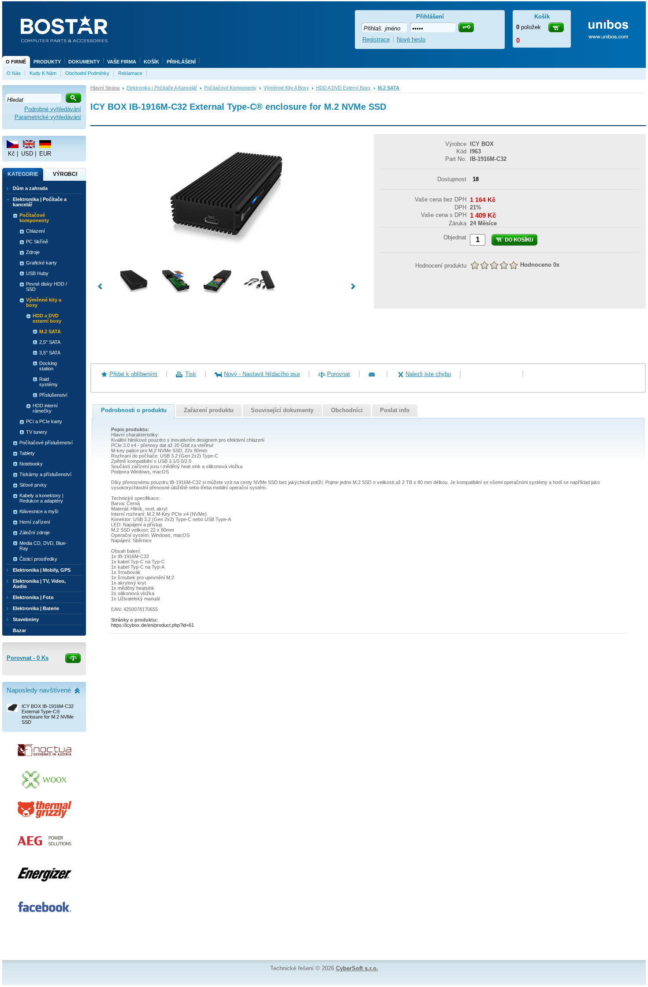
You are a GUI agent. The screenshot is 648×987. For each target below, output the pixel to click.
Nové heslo (411, 39)
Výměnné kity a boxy (286, 87)
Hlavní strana (104, 87)
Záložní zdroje (34, 532)
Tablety (27, 453)
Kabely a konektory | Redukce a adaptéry (41, 498)
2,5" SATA (49, 342)
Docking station (48, 366)
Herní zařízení (34, 522)
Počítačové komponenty (230, 87)
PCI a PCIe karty (44, 421)
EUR (45, 153)
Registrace (376, 39)
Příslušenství (53, 395)
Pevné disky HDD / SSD (46, 286)
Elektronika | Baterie (36, 608)
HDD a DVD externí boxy (343, 87)
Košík (151, 61)
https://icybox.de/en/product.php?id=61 (152, 625)
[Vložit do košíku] (514, 240)
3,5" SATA (49, 352)
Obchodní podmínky (87, 73)
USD (27, 153)
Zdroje (33, 252)
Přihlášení (181, 61)
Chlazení (35, 231)
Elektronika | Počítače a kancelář (162, 87)
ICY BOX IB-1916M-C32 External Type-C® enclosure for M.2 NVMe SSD (48, 714)
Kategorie (22, 174)
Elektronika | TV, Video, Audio (39, 583)
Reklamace (130, 73)
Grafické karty (41, 262)
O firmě (16, 61)
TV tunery (36, 432)
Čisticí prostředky (38, 559)
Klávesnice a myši (38, 511)
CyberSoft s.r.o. (357, 968)
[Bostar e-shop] (64, 30)
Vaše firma (121, 61)
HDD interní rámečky (45, 408)
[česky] (13, 144)
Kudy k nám (43, 73)
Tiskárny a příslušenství (45, 474)
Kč (11, 153)
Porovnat (338, 374)
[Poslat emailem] (378, 374)
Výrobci (65, 174)
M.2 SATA (388, 87)
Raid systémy (48, 381)
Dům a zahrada (30, 188)
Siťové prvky (33, 485)
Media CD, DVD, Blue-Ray (43, 545)
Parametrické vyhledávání (48, 117)
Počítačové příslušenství (46, 442)
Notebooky (31, 463)
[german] (45, 144)
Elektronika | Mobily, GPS (42, 570)
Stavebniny (26, 619)
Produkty (47, 61)
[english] (29, 144)
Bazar (19, 630)
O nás (14, 73)
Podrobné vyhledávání (52, 109)
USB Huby (37, 273)
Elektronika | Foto (33, 597)
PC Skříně (37, 241)
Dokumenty (84, 61)
